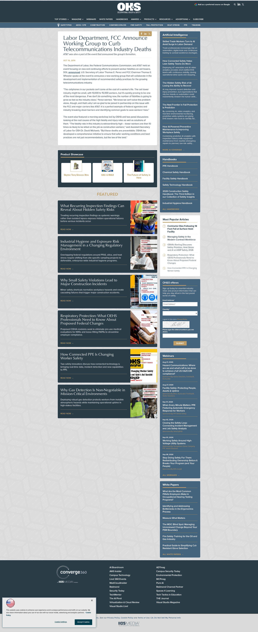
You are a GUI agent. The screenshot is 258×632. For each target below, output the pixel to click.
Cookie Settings (61, 622)
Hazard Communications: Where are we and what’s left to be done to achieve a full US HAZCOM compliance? (179, 369)
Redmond (114, 586)
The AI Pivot (116, 598)
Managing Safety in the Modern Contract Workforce (181, 238)
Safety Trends (148, 212)
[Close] (92, 600)
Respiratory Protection (146, 319)
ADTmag (160, 567)
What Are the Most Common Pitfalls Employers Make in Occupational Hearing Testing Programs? (177, 495)
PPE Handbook (170, 166)
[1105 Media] (67, 582)
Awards (135, 19)
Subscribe (198, 19)
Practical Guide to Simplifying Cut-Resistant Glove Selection (180, 547)
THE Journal (162, 598)
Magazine (76, 19)
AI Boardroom (117, 567)
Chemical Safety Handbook (176, 172)
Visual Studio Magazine (168, 602)
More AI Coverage (172, 150)
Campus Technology (120, 575)
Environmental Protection (169, 575)
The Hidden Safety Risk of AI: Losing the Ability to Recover (177, 84)
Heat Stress (173, 25)
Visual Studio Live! (119, 606)
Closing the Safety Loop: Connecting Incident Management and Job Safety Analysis (180, 425)
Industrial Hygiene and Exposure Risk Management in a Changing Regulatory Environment (91, 245)
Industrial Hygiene (145, 241)
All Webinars (170, 475)
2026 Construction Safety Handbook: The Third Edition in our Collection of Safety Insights (179, 194)
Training (196, 25)
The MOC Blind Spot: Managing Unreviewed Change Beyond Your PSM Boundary (180, 527)
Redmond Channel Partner (169, 586)
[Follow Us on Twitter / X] (243, 4)
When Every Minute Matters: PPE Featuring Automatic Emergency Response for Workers (179, 408)
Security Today (117, 590)
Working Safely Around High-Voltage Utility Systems (177, 442)
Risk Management (149, 209)
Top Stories (61, 19)
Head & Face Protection (146, 354)
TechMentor (115, 594)
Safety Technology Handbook (178, 185)
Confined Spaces (117, 25)
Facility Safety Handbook (175, 178)
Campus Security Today (168, 571)
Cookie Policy (127, 618)
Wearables (145, 359)
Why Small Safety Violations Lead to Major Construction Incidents (88, 282)
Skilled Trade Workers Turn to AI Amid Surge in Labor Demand (179, 43)
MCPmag (161, 579)
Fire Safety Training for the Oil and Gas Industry (180, 538)
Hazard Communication (147, 291)
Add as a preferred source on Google (214, 4)
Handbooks (122, 19)
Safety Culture (148, 205)
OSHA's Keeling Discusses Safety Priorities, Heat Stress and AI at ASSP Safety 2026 (180, 247)
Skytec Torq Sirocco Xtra (76, 175)
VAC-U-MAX (107, 175)
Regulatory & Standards (146, 250)
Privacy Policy (182, 319)
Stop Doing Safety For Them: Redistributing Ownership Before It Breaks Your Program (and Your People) (180, 462)
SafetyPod (66, 25)
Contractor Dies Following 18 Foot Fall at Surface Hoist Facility (182, 229)
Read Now (65, 229)
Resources (165, 19)
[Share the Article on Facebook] (140, 33)
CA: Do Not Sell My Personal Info (165, 618)
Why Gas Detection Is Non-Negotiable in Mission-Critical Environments (92, 392)
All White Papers (172, 554)
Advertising (182, 19)
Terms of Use (144, 618)
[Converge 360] (71, 573)
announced (74, 72)
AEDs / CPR (81, 25)
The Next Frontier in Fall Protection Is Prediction (180, 106)
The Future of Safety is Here (138, 176)
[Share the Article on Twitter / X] (149, 33)
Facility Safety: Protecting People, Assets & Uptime (179, 389)
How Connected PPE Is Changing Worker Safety (87, 356)
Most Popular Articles (176, 219)
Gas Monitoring (150, 389)
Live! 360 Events (118, 579)
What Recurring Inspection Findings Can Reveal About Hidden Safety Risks (92, 207)
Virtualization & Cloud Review (124, 602)
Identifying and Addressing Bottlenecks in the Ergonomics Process (178, 509)
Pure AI (160, 583)
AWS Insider (116, 571)
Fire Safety (136, 25)
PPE (185, 25)
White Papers (106, 19)
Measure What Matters (174, 518)
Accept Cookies (83, 622)
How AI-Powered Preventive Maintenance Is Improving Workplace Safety (177, 129)
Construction (97, 25)
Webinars (91, 19)
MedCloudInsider (118, 583)
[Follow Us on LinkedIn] (239, 4)
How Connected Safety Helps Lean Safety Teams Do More (177, 62)
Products (149, 19)
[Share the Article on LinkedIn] (144, 33)
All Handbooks (171, 209)
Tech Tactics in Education (169, 594)
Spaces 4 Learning (165, 590)
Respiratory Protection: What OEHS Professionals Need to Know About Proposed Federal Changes (88, 319)
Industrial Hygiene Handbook (177, 203)
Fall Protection (154, 25)
